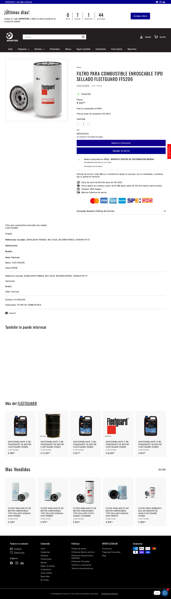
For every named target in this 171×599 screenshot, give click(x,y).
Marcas (68, 48)
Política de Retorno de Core (83, 552)
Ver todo (162, 469)
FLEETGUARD (83, 85)
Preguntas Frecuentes (111, 552)
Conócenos (107, 548)
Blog (104, 555)
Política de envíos (78, 548)
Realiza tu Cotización (17, 386)
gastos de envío (83, 133)
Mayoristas (132, 48)
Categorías (22, 48)
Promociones (55, 48)
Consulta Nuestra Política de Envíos (95, 211)
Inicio (10, 48)
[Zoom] (36, 90)
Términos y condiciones (81, 564)
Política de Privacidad (80, 561)
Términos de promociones (82, 568)
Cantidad (81, 119)
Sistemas (38, 48)
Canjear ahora (140, 16)
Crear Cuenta (116, 48)
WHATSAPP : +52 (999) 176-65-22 (18, 2)
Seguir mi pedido (83, 48)
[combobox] (54, 36)
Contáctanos (101, 48)
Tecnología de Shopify (109, 594)
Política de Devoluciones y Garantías (82, 556)
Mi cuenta (45, 579)
